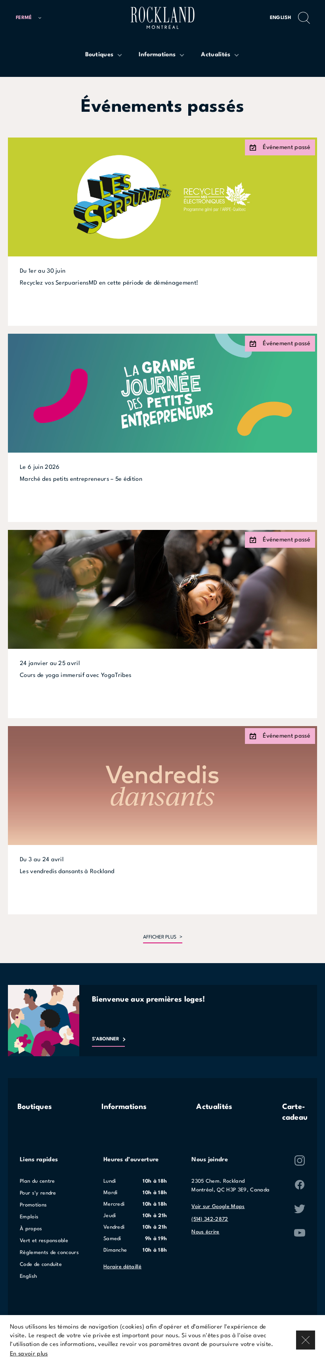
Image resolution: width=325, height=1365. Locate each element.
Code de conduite (41, 1264)
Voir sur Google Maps (218, 1206)
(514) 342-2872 (209, 1219)
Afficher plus (159, 937)
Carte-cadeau (295, 1112)
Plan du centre (37, 1181)
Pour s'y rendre (38, 1193)
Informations (124, 1107)
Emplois (29, 1217)
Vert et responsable (44, 1240)
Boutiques (34, 1107)
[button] (28, 18)
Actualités (214, 1107)
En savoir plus (29, 1354)
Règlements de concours (49, 1252)
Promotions (33, 1205)
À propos (31, 1228)
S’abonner (105, 1039)
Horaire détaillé (122, 1266)
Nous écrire (205, 1232)
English (280, 17)
